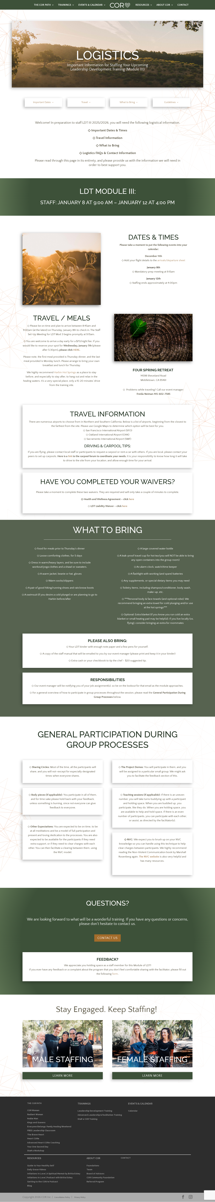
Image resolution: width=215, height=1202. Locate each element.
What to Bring (127, 102)
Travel (84, 102)
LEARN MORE (63, 1075)
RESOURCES (142, 5)
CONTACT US (107, 938)
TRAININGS (64, 5)
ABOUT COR (163, 5)
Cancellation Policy (62, 1197)
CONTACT (183, 5)
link (70, 456)
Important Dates (42, 102)
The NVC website (149, 856)
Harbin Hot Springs (65, 372)
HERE (76, 349)
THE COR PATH (42, 5)
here (131, 499)
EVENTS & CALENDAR (90, 5)
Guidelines (170, 102)
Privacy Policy (79, 1197)
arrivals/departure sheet (171, 260)
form (115, 973)
